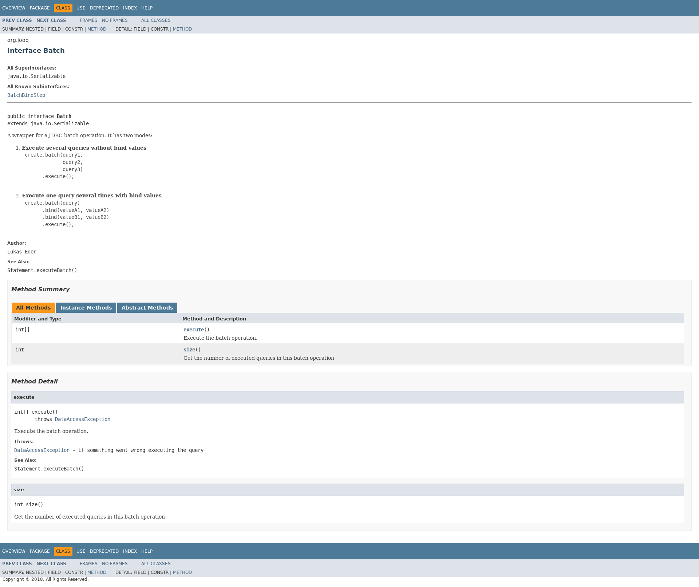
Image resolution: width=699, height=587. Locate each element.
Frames (89, 20)
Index (130, 8)
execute (193, 329)
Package (40, 8)
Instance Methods (86, 308)
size (189, 349)
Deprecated (104, 8)
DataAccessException (82, 419)
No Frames (115, 20)
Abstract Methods (147, 308)
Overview (13, 8)
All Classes (156, 20)
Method (96, 29)
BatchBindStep (26, 95)
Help (147, 8)
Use (81, 8)
